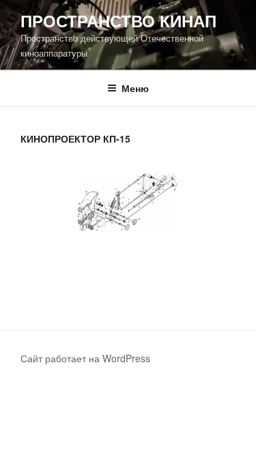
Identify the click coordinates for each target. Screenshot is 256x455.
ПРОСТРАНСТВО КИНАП (118, 20)
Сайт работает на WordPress (85, 358)
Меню (135, 88)
